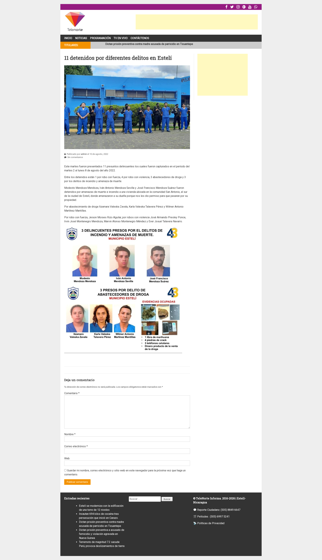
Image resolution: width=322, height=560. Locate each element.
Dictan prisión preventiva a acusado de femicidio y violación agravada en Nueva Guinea (101, 534)
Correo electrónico (76, 446)
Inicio (68, 38)
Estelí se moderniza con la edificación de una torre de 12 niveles (143, 45)
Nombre (69, 434)
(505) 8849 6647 (230, 509)
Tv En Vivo (121, 38)
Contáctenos (140, 38)
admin (84, 154)
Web (67, 458)
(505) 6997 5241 (220, 516)
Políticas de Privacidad (210, 523)
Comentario (71, 393)
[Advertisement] (197, 21)
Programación (100, 38)
